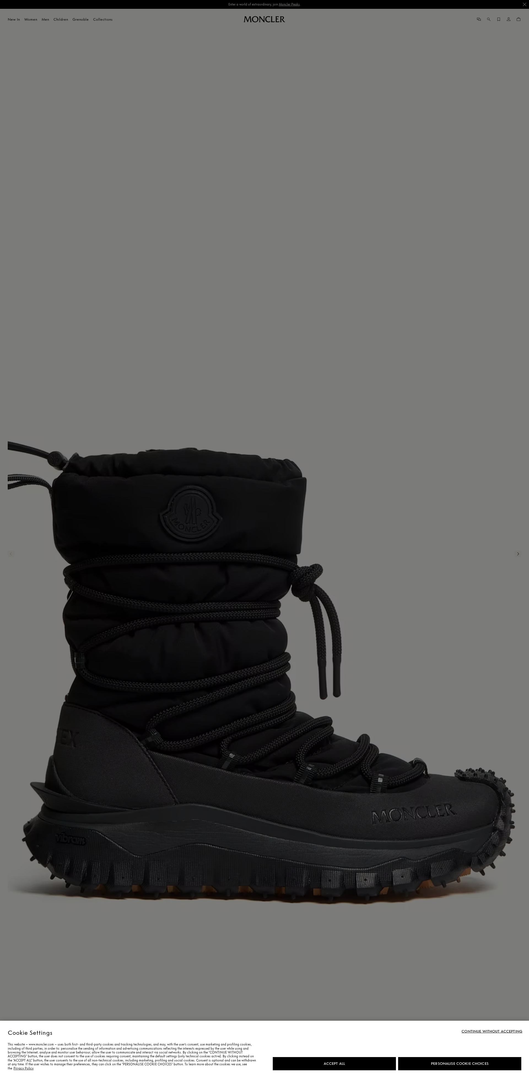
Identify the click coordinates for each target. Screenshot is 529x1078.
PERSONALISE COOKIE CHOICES (459, 1063)
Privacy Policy (24, 1068)
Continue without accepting (491, 1031)
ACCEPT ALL (334, 1063)
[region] (264, 1049)
